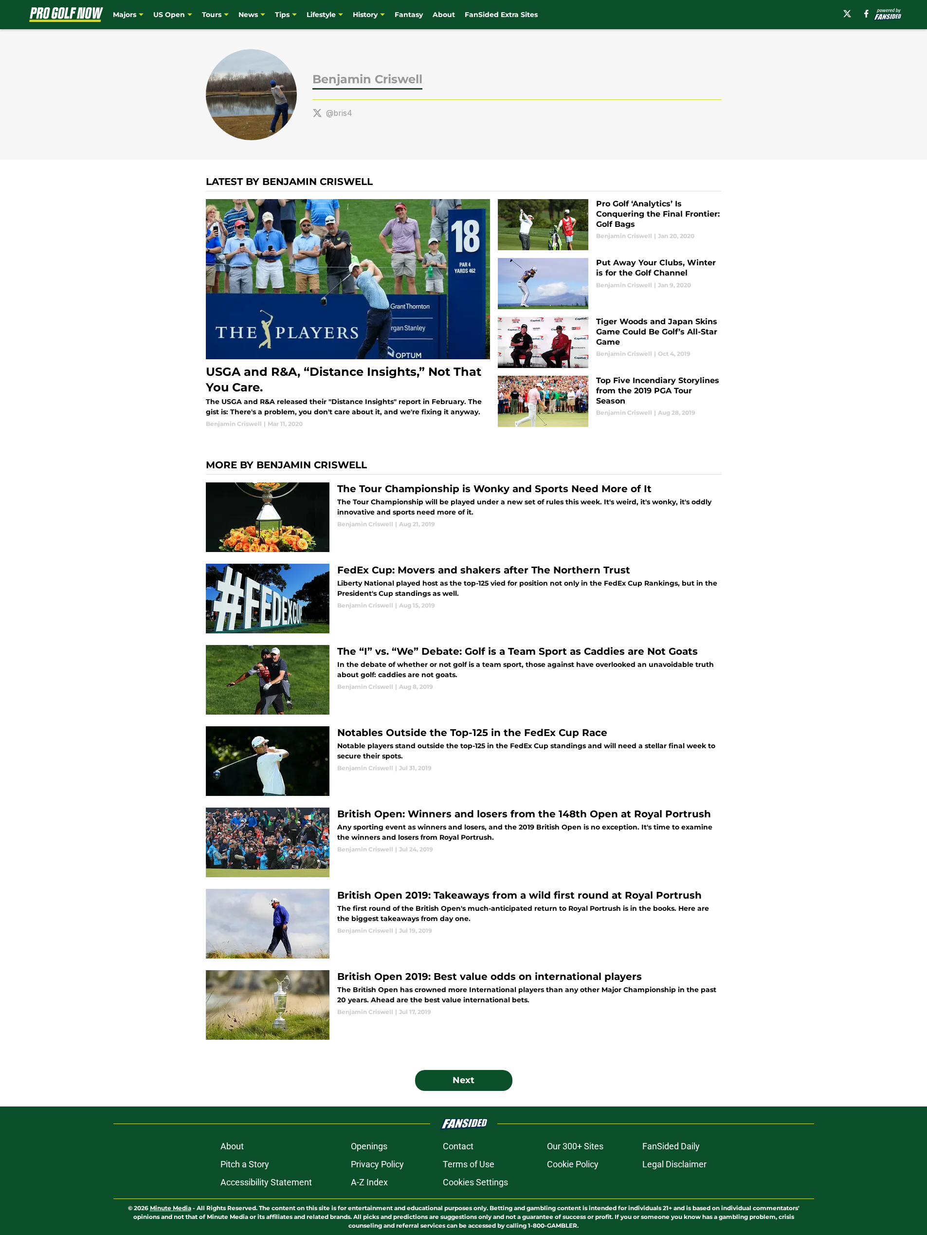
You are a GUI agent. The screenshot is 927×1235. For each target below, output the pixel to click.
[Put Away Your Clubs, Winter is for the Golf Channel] (609, 283)
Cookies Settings (475, 1182)
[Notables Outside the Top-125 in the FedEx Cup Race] (464, 761)
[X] (847, 14)
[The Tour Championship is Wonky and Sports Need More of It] (464, 517)
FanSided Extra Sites (501, 14)
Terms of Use (468, 1164)
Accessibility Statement (266, 1182)
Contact (458, 1146)
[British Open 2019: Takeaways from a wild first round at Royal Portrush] (464, 924)
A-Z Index (369, 1182)
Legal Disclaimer (674, 1164)
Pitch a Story (244, 1164)
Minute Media (170, 1208)
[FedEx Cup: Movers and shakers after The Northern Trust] (464, 598)
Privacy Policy (377, 1164)
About (444, 14)
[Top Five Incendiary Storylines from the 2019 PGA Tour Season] (609, 401)
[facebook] (866, 14)
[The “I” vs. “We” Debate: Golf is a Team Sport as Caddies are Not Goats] (464, 680)
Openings (369, 1146)
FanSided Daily (671, 1146)
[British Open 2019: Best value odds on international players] (464, 1005)
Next (463, 1080)
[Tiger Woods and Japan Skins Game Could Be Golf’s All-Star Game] (609, 342)
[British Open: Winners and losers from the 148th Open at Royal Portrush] (464, 842)
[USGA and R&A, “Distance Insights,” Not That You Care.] (348, 313)
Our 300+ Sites (575, 1146)
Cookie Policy (573, 1164)
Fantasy (409, 14)
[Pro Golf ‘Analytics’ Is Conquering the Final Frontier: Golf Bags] (609, 224)
